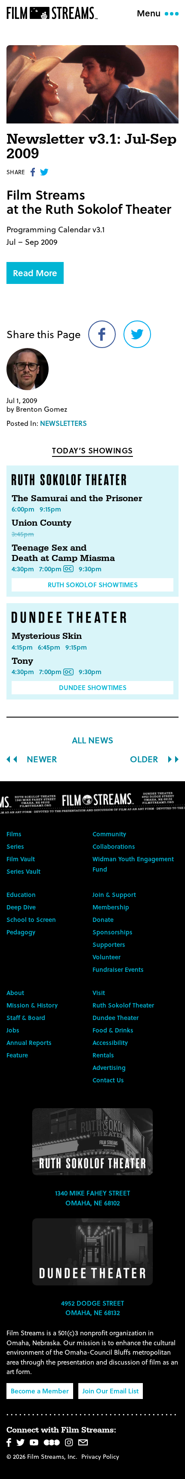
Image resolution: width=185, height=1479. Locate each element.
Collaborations (113, 846)
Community (109, 833)
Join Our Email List (111, 1391)
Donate (103, 919)
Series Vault (23, 871)
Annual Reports (29, 1042)
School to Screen (31, 919)
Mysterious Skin (47, 636)
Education (21, 894)
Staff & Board (25, 1017)
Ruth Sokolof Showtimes (93, 584)
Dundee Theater (115, 1017)
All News (92, 739)
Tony (22, 661)
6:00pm (23, 509)
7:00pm (50, 568)
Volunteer (106, 956)
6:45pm (49, 647)
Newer (41, 758)
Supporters (108, 944)
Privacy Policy (100, 1456)
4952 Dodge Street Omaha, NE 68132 (92, 1308)
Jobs (12, 1030)
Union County (41, 523)
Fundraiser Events (118, 969)
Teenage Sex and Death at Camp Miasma (63, 553)
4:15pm (22, 647)
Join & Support (114, 894)
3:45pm (23, 534)
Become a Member (40, 1391)
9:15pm (50, 509)
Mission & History (32, 1005)
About (15, 992)
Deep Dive (21, 907)
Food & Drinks (112, 1030)
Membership (110, 907)
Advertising (109, 1067)
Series (15, 846)
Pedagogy (20, 932)
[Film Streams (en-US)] (54, 12)
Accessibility (110, 1042)
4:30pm (23, 568)
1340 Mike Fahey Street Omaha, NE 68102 (92, 1198)
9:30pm (90, 568)
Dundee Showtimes (92, 687)
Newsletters (63, 423)
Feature (17, 1055)
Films (14, 833)
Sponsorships (112, 932)
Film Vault (20, 858)
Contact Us (108, 1080)
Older (145, 758)
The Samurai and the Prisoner (77, 498)
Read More (35, 272)
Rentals (103, 1055)
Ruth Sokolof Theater (123, 1005)
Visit (98, 992)
